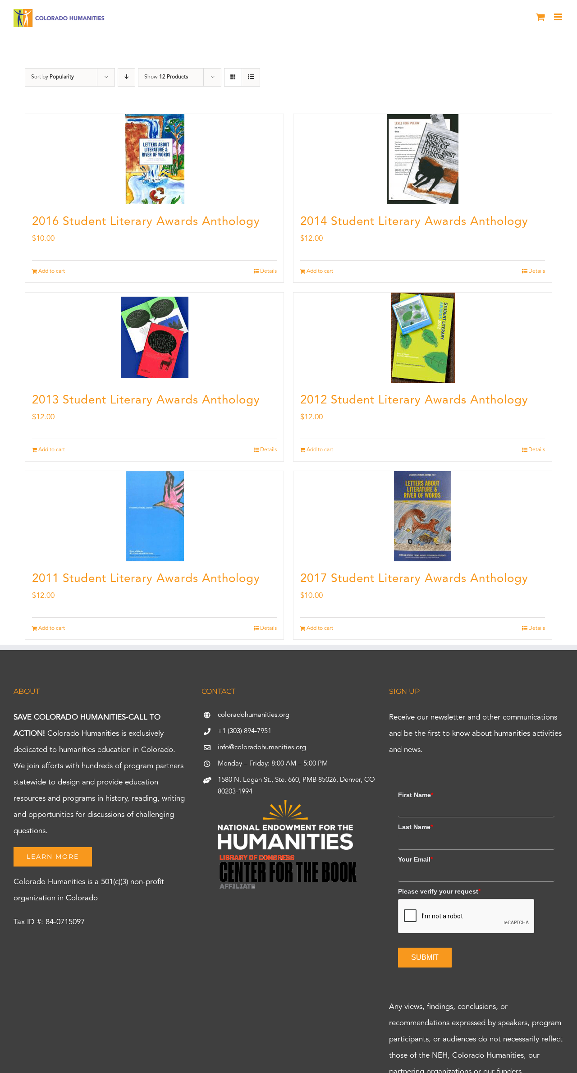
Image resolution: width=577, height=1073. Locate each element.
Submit (425, 957)
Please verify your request (439, 891)
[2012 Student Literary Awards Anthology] (422, 338)
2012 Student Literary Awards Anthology (414, 400)
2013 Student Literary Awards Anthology (146, 400)
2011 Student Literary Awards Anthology (146, 579)
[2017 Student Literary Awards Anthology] (422, 516)
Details (268, 271)
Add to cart (51, 271)
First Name (415, 794)
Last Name (415, 826)
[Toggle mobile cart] (540, 17)
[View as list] (251, 77)
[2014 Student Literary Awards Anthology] (422, 159)
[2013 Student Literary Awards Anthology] (154, 338)
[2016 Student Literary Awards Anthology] (154, 159)
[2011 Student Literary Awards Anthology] (154, 516)
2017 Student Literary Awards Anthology (414, 579)
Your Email (415, 859)
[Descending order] (126, 77)
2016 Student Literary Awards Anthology (146, 222)
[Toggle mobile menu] (558, 17)
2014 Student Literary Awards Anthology (414, 222)
